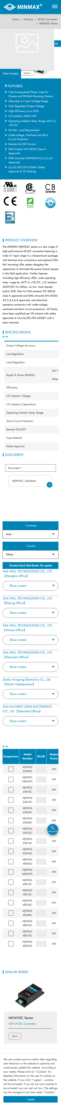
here (40, 1088)
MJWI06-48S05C (28, 862)
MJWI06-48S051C (27, 872)
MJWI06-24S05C (28, 769)
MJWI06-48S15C (28, 892)
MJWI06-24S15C (28, 800)
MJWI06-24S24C (28, 810)
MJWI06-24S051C (27, 779)
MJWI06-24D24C (28, 851)
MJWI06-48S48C (28, 913)
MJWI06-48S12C (28, 882)
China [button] (9, 554)
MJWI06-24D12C (28, 831)
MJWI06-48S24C (28, 903)
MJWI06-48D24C (28, 944)
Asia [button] (9, 534)
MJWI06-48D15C (28, 933)
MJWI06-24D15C (28, 841)
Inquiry (27, 73)
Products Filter (52, 831)
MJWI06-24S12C (28, 790)
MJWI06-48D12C (28, 923)
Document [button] (14, 468)
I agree (31, 1099)
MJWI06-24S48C (28, 820)
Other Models (10, 74)
